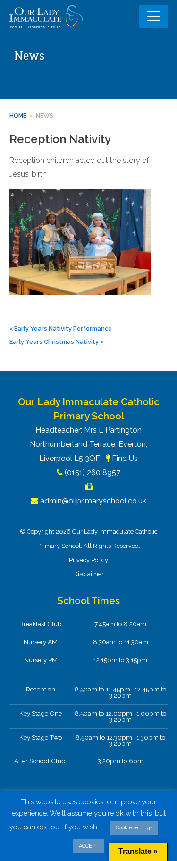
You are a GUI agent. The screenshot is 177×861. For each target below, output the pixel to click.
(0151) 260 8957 (92, 472)
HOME (17, 115)
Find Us (125, 458)
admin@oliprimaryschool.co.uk (93, 500)
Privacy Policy (88, 559)
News (44, 115)
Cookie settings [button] (134, 828)
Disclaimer (88, 574)
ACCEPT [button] (89, 846)
